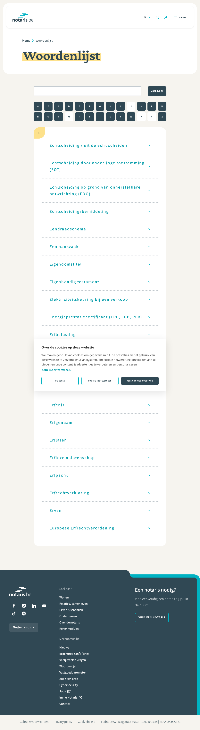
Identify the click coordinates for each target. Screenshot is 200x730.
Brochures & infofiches (74, 654)
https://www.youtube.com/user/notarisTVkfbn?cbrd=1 (44, 606)
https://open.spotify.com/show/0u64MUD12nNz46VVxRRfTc (24, 613)
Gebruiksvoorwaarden (34, 722)
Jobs (62, 691)
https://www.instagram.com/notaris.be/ (24, 606)
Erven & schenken (71, 610)
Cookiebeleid (86, 722)
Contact (64, 704)
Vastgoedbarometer (72, 672)
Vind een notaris (151, 617)
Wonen (64, 597)
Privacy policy (63, 722)
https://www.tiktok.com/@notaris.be (14, 613)
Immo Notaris (68, 697)
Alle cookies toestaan (140, 381)
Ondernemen (68, 616)
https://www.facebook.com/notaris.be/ (14, 606)
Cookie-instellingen (100, 381)
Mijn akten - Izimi (166, 17)
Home (26, 40)
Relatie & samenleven (73, 603)
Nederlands (22, 627)
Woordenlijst (68, 666)
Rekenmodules (69, 629)
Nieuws (64, 647)
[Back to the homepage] (22, 17)
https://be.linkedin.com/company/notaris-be (34, 606)
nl (146, 17)
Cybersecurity (68, 685)
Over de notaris (69, 622)
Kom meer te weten (56, 370)
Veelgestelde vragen (72, 660)
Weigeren (60, 381)
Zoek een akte (68, 679)
